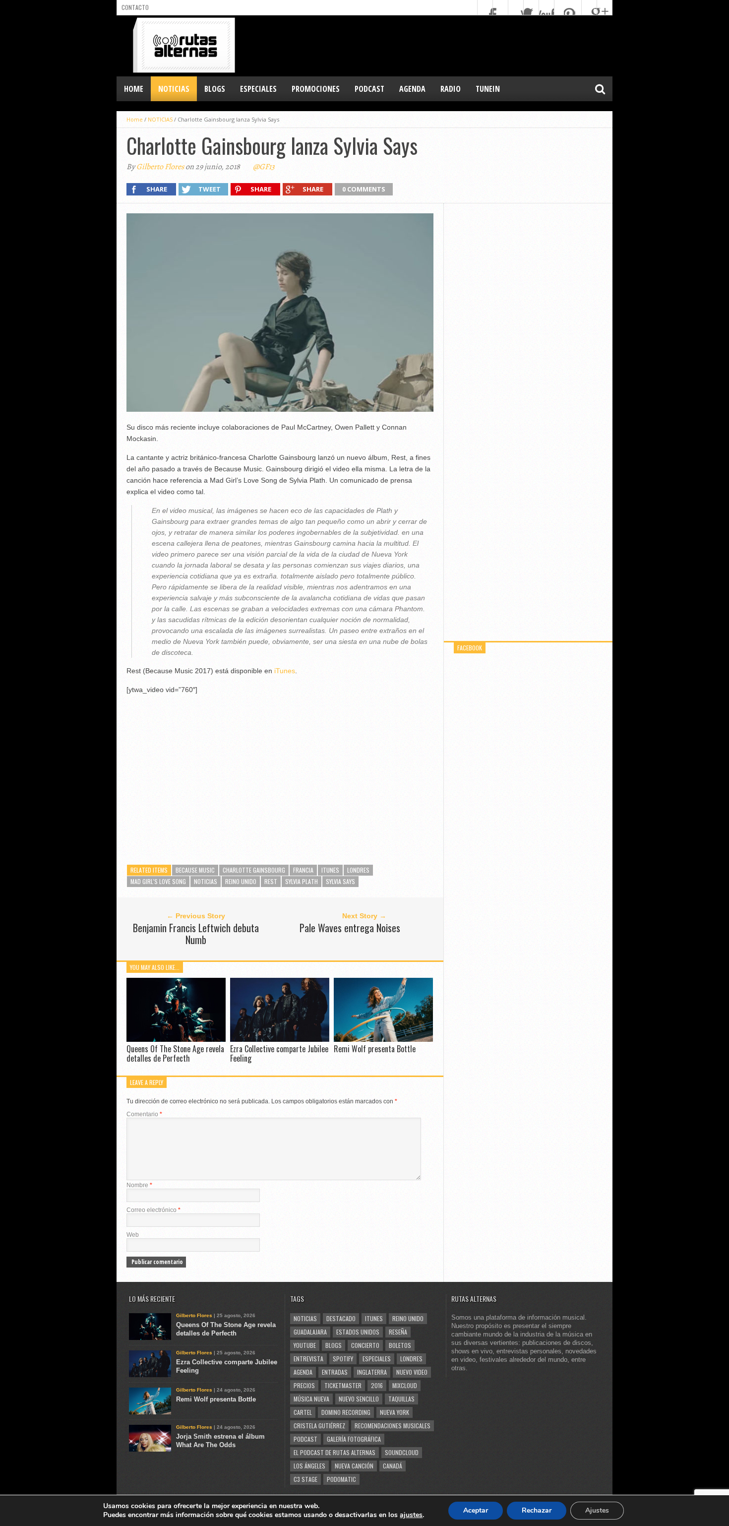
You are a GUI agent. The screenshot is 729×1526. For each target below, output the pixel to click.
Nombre (139, 1185)
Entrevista (308, 1358)
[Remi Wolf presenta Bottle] (383, 1039)
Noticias (205, 881)
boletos (400, 1345)
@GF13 (264, 166)
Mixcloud (404, 1385)
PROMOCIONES (316, 88)
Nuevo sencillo (359, 1399)
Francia (303, 870)
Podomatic (341, 1479)
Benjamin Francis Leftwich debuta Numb (196, 934)
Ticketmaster (343, 1385)
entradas (335, 1372)
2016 (377, 1385)
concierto (365, 1345)
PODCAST (369, 88)
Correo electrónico (153, 1210)
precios (304, 1385)
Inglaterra (372, 1372)
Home (133, 88)
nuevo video (411, 1372)
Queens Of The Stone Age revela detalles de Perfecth (175, 1053)
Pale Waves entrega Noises (350, 928)
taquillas (401, 1399)
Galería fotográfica (354, 1439)
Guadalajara (310, 1332)
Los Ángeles (309, 1466)
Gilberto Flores (160, 166)
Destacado (341, 1318)
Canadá (392, 1466)
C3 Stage (305, 1479)
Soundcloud (402, 1452)
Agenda (303, 1372)
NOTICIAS (173, 88)
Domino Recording (345, 1412)
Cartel (303, 1412)
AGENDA (412, 88)
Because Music (195, 870)
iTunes (284, 671)
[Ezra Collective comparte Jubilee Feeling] (279, 1039)
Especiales (377, 1358)
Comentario (144, 1114)
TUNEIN (488, 88)
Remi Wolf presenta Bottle (375, 1049)
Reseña (398, 1332)
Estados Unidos (357, 1332)
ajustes (411, 1515)
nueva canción (354, 1466)
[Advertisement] (432, 45)
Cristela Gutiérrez (319, 1425)
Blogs (333, 1345)
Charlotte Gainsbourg (254, 870)
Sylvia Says (340, 881)
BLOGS (214, 88)
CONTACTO (135, 7)
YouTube (305, 1345)
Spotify (343, 1358)
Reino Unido (240, 881)
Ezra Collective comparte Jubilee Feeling (279, 1053)
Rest (270, 881)
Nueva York (394, 1412)
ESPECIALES (258, 88)
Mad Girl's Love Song (158, 881)
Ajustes (597, 1510)
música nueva (311, 1399)
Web (132, 1234)
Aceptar (475, 1510)
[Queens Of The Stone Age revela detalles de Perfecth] (176, 1039)
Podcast (305, 1439)
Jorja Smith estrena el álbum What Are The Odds (220, 1441)
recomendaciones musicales (392, 1425)
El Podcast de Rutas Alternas (334, 1452)
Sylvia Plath (301, 881)
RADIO (450, 88)
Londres (358, 870)
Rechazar (536, 1510)
